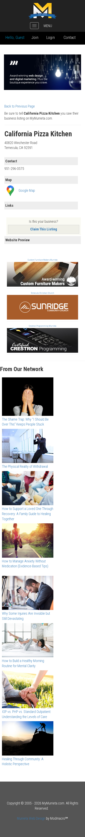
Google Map (27, 190)
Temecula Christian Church (42, 293)
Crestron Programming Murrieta (42, 326)
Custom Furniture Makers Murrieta (42, 260)
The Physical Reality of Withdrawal (25, 466)
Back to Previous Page (19, 106)
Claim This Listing (43, 229)
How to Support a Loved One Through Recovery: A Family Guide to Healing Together (27, 514)
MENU (48, 26)
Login (50, 37)
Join (34, 37)
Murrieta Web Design (31, 818)
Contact (70, 37)
